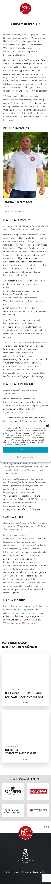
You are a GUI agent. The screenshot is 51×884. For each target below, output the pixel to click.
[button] (47, 425)
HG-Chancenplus (28, 623)
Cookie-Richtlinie (39, 872)
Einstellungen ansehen (25, 457)
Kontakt (8, 872)
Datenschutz (26, 872)
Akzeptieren (25, 449)
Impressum (16, 872)
